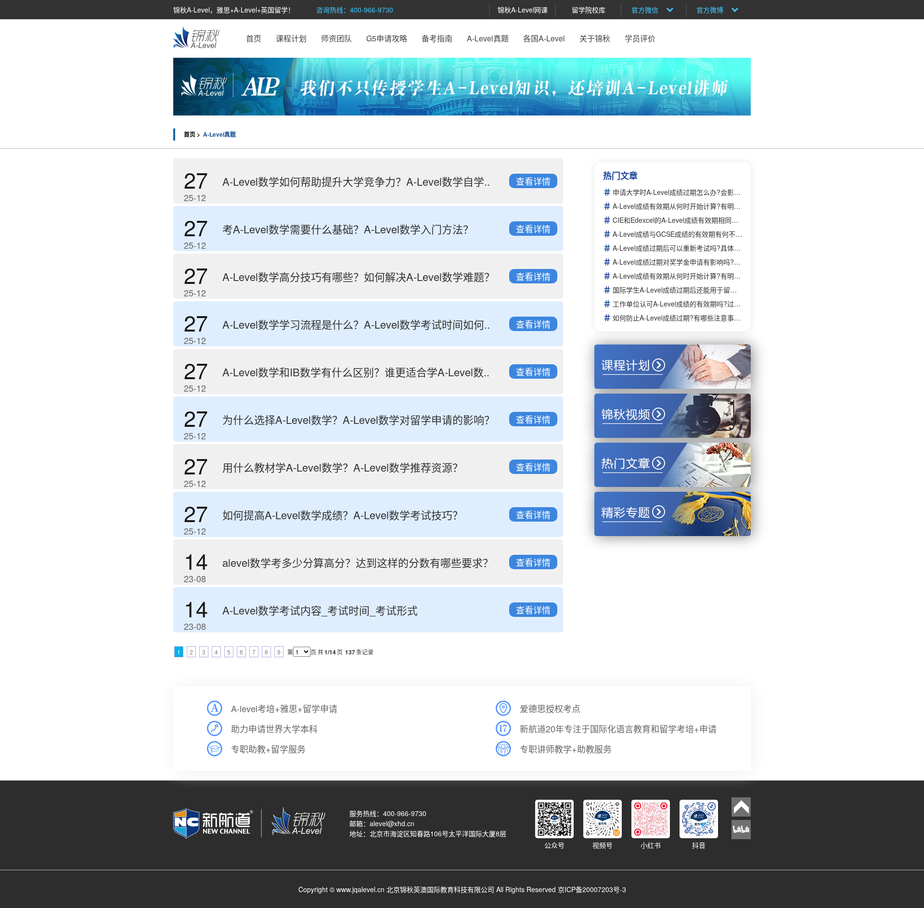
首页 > (193, 134)
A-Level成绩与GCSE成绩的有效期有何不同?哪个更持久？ (677, 234)
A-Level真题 (488, 38)
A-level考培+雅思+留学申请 (284, 708)
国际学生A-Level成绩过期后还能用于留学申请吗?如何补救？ (677, 290)
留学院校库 (588, 9)
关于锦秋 (594, 38)
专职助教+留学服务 (268, 748)
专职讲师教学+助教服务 (566, 748)
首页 (253, 38)
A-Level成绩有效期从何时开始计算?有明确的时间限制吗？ (677, 206)
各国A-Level (544, 38)
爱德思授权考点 (550, 708)
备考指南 (437, 38)
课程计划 (291, 38)
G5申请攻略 (386, 38)
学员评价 (640, 38)
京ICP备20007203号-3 (592, 889)
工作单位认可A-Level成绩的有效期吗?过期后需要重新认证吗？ (677, 304)
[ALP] (462, 86)
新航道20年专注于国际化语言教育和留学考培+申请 (618, 728)
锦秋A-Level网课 (523, 9)
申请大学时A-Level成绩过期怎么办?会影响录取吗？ (677, 192)
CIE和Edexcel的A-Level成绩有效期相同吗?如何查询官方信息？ (677, 220)
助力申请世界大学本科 (274, 728)
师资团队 (336, 38)
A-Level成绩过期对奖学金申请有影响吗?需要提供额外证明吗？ (677, 262)
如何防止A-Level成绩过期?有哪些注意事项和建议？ (677, 318)
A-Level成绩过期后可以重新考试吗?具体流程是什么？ (677, 248)
